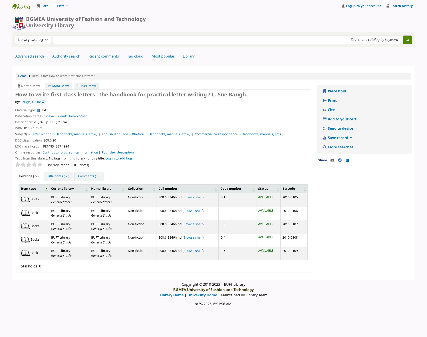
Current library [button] (62, 188)
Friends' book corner (71, 116)
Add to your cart (342, 119)
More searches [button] (340, 147)
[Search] (407, 40)
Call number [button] (168, 188)
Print (332, 100)
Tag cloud (135, 56)
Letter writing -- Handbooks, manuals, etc (62, 134)
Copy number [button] (230, 188)
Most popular (163, 56)
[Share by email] (332, 160)
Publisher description (118, 152)
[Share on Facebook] (340, 160)
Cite (331, 110)
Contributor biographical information (70, 152)
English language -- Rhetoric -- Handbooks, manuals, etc (144, 134)
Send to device (340, 128)
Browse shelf (193, 197)
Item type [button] (28, 188)
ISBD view (88, 86)
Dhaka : (50, 116)
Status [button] (263, 188)
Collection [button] (135, 188)
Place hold (336, 91)
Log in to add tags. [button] (119, 158)
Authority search (66, 56)
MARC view (60, 86)
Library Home (172, 295)
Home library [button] (101, 188)
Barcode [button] (288, 188)
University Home (202, 295)
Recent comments (104, 56)
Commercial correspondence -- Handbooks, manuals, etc (237, 134)
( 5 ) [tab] (28, 176)
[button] (42, 6)
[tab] (58, 176)
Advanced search (29, 56)
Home (22, 76)
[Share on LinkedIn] (347, 160)
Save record (338, 138)
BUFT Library (23, 6)
